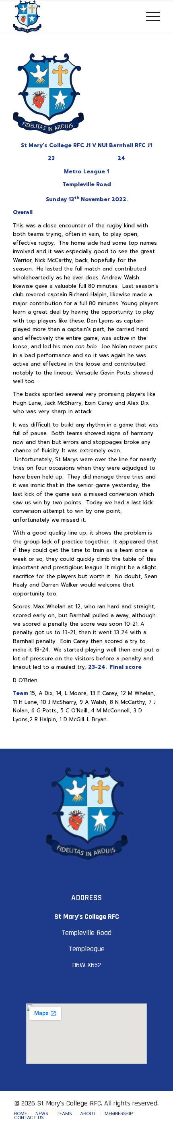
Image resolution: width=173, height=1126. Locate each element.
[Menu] (149, 16)
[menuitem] (20, 1114)
